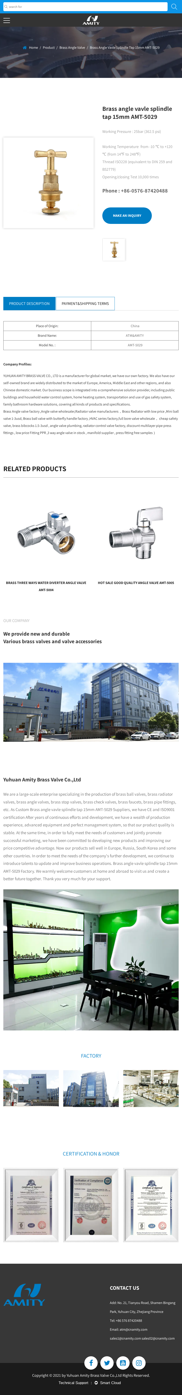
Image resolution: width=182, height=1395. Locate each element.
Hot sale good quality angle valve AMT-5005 (136, 582)
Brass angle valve (72, 47)
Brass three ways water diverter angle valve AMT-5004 (46, 586)
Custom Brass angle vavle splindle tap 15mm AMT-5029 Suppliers (73, 809)
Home (33, 47)
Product (49, 47)
